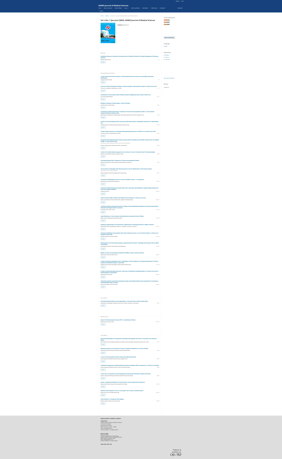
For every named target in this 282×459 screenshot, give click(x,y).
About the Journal (108, 8)
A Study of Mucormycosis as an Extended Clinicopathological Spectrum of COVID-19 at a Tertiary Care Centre (128, 131)
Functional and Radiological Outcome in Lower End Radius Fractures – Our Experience (122, 179)
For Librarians (167, 59)
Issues (126, 8)
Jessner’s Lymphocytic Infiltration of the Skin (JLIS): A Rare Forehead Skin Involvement (123, 382)
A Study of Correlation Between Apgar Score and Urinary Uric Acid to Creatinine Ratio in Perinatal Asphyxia (128, 152)
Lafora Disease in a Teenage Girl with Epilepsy (112, 399)
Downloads (145, 8)
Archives (107, 15)
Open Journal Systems (169, 78)
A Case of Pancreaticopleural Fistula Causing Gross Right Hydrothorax (118, 357)
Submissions (154, 8)
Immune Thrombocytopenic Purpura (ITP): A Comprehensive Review (118, 320)
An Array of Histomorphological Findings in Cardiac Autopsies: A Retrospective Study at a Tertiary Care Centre (129, 86)
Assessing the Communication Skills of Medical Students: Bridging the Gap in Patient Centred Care (126, 94)
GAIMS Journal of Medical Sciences (113, 5)
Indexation (162, 8)
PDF (104, 62)
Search (181, 8)
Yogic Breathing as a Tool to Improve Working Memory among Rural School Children (122, 216)
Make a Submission (169, 37)
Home (99, 8)
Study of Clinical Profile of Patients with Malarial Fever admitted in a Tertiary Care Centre (123, 198)
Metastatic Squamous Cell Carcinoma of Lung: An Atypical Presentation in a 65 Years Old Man (124, 348)
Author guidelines (135, 8)
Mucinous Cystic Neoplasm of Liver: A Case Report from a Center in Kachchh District (122, 390)
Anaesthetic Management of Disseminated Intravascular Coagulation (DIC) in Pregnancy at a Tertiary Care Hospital (130, 365)
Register (177, 1)
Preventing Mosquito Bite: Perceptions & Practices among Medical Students (120, 160)
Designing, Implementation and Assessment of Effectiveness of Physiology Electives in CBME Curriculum (127, 224)
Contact (101, 11)
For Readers (166, 55)
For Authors (166, 57)
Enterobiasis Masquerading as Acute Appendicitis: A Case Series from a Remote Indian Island (124, 301)
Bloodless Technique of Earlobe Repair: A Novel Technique (115, 103)
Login (182, 1)
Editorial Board (118, 8)
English (165, 46)
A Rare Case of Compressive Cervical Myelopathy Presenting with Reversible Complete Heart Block (126, 373)
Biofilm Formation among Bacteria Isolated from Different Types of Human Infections (122, 253)
